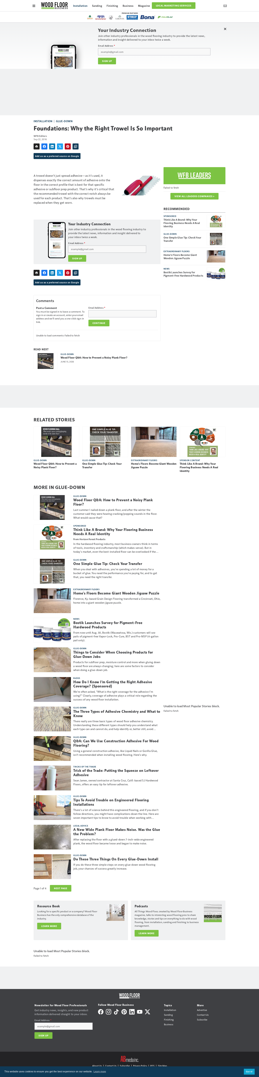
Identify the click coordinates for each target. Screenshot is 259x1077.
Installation (43, 121)
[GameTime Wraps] (111, 17)
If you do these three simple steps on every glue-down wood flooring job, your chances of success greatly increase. (114, 866)
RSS (152, 1065)
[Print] (37, 146)
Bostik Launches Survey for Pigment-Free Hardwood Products (183, 274)
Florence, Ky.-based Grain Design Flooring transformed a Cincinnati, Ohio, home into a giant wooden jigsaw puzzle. (116, 600)
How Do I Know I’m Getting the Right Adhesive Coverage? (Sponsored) (112, 684)
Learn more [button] (100, 1071)
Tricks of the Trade (84, 766)
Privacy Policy (140, 1065)
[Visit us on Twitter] (147, 1011)
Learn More (49, 926)
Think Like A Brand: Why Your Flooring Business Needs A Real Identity (182, 223)
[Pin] (68, 146)
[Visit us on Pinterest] (124, 1011)
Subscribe (125, 1065)
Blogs (76, 678)
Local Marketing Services (173, 5)
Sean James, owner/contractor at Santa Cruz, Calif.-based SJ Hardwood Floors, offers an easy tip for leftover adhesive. (115, 782)
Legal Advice (80, 825)
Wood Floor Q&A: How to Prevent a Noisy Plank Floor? (94, 357)
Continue (98, 323)
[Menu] (34, 5)
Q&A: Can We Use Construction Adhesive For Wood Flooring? (116, 743)
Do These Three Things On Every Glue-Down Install (115, 859)
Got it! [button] (249, 1071)
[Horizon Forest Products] (90, 17)
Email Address (106, 46)
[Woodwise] (100, 17)
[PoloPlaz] (165, 17)
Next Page (60, 888)
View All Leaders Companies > (194, 196)
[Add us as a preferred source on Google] (76, 146)
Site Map (162, 1065)
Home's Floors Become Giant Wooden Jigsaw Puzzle (180, 256)
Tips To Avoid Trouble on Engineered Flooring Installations (111, 802)
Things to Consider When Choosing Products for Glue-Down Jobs (113, 654)
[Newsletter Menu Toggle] (225, 5)
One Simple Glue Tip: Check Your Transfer (182, 239)
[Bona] (147, 17)
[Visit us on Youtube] (139, 1011)
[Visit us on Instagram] (108, 1011)
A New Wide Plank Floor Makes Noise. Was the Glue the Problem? (116, 832)
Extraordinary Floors (177, 251)
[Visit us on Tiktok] (116, 1011)
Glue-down (64, 121)
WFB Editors (40, 135)
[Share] (44, 146)
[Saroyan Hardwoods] (119, 17)
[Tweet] (60, 146)
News (167, 268)
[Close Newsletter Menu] (225, 29)
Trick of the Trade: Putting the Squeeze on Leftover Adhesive (116, 773)
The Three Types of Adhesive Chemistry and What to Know (116, 713)
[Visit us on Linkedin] (132, 1011)
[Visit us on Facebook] (100, 1011)
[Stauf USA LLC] (132, 17)
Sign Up (107, 61)
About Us (97, 1065)
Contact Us (110, 1065)
